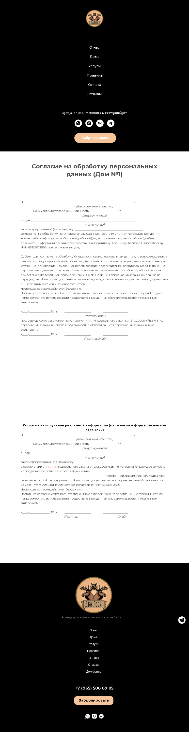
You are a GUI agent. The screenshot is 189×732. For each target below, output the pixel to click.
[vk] (100, 123)
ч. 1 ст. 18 (50, 466)
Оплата (94, 84)
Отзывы (94, 94)
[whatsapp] (78, 123)
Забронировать (94, 700)
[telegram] (110, 123)
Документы (94, 671)
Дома (94, 56)
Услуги (94, 66)
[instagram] (89, 123)
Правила (95, 75)
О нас (94, 47)
